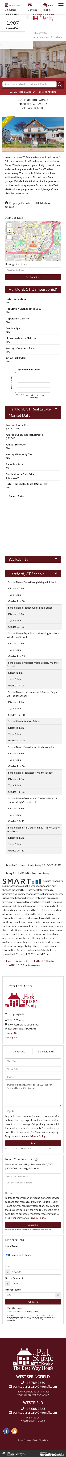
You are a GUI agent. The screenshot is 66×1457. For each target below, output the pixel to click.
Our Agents (11, 1037)
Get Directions (33, 277)
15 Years (26, 1254)
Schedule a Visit (46, 1051)
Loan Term (11, 1246)
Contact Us (11, 1033)
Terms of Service (49, 1149)
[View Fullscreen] (9, 237)
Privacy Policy (37, 1136)
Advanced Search (21, 92)
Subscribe (33, 1224)
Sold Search (46, 92)
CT (28, 960)
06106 (11, 964)
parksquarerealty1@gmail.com (47, 37)
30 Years (13, 1254)
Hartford (38, 960)
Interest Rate (13, 1289)
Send (33, 1143)
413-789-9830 (16, 1019)
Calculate (33, 1301)
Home (8, 960)
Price (8, 1266)
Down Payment (14, 1277)
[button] (60, 84)
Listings (19, 960)
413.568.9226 (35, 1408)
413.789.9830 (40, 32)
